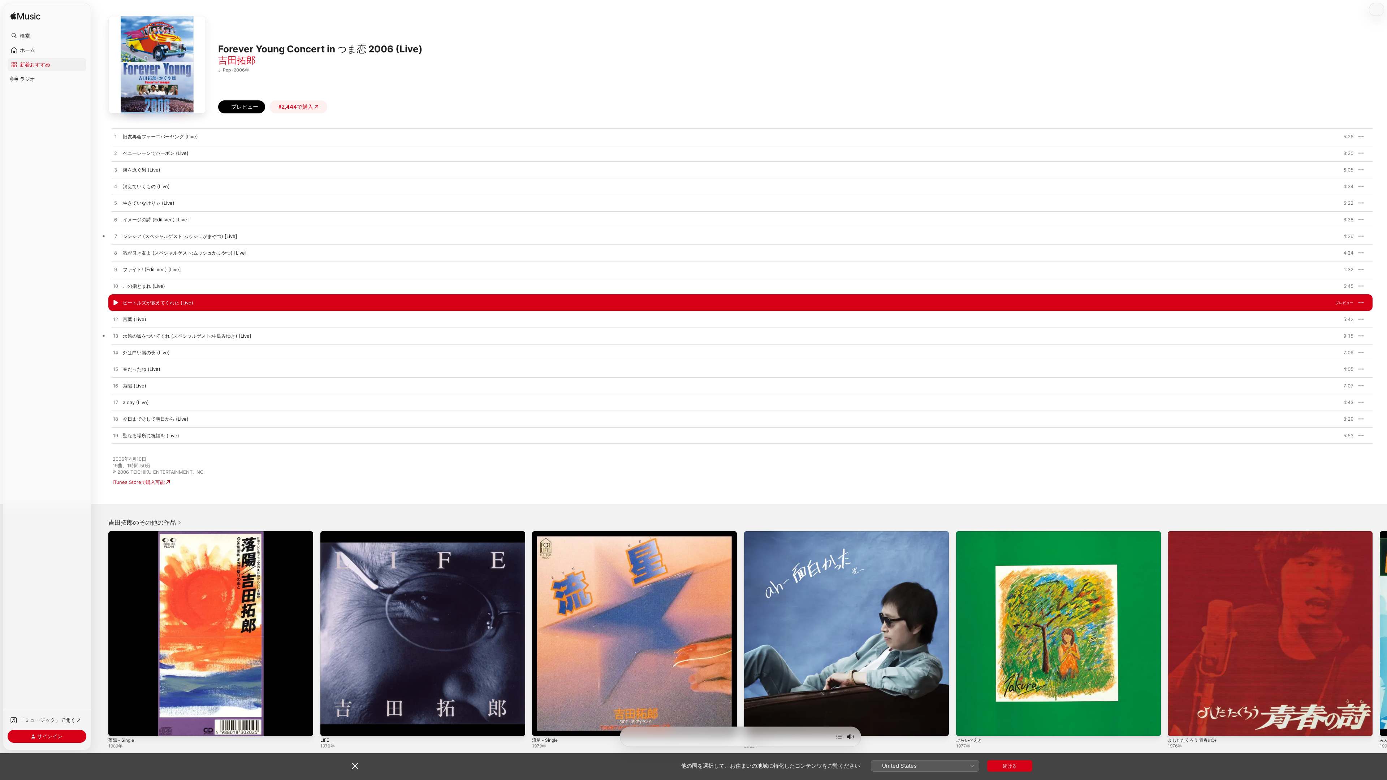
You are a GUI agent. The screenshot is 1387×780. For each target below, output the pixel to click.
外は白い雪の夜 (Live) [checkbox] (146, 352)
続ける (1010, 766)
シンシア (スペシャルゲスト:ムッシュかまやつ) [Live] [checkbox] (180, 236)
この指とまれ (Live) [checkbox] (144, 286)
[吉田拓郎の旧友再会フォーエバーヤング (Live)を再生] (115, 137)
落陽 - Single (122, 534)
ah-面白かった (759, 534)
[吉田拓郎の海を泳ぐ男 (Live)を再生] (115, 170)
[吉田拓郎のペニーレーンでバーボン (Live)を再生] (115, 153)
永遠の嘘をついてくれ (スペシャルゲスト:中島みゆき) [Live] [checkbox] (187, 336)
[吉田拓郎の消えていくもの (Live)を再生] (115, 186)
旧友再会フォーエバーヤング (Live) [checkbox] (160, 136)
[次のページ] (1380, 633)
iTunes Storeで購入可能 (139, 482)
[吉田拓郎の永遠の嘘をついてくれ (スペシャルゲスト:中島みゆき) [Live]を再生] (115, 336)
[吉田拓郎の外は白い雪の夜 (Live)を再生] (115, 353)
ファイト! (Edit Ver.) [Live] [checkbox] (152, 269)
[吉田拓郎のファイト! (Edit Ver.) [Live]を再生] (115, 269)
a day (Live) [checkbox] (136, 402)
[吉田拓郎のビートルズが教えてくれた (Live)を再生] (115, 303)
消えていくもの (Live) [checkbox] (146, 186)
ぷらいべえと (970, 534)
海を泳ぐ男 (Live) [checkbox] (141, 170)
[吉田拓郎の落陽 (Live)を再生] (115, 386)
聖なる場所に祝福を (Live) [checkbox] (151, 435)
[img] (25, 16)
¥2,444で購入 (295, 106)
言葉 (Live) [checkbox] (134, 319)
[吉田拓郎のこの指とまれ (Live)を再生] (115, 286)
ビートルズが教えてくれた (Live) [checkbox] (158, 303)
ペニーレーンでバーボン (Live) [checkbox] (156, 153)
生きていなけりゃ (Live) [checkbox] (148, 203)
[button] (47, 36)
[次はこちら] (839, 737)
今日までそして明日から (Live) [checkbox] (156, 419)
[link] (145, 522)
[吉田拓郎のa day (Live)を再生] (115, 402)
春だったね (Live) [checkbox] (141, 369)
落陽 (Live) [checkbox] (134, 386)
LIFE (325, 534)
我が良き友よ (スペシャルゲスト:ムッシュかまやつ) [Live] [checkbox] (185, 253)
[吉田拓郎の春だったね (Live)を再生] (115, 369)
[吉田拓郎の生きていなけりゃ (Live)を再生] (115, 203)
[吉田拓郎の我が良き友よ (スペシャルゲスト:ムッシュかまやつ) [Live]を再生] (115, 253)
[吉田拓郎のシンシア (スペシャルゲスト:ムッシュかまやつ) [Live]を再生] (115, 236)
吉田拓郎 (237, 60)
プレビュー (1344, 136)
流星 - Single (546, 534)
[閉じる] (355, 766)
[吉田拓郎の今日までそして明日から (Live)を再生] (115, 419)
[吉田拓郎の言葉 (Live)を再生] (115, 319)
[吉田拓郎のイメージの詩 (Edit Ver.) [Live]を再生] (115, 220)
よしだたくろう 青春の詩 (1194, 534)
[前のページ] (101, 633)
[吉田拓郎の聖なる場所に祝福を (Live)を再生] (115, 436)
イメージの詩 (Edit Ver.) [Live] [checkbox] (156, 219)
